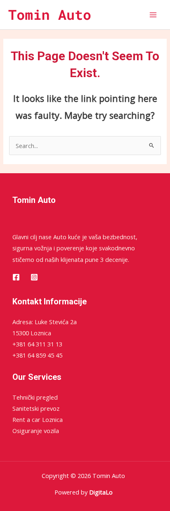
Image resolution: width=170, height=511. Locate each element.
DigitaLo (101, 492)
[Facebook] (16, 277)
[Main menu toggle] (153, 15)
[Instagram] (34, 277)
